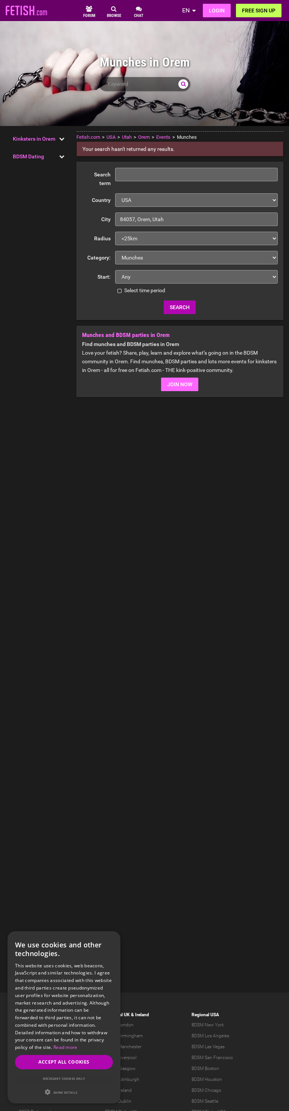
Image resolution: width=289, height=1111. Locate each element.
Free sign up (258, 11)
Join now (179, 384)
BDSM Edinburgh (122, 1079)
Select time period (144, 290)
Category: (99, 258)
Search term (102, 179)
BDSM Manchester (123, 1046)
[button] (64, 1092)
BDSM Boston (205, 1068)
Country (101, 200)
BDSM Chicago (206, 1090)
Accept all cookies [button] (63, 1062)
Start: (104, 277)
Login (217, 11)
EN (186, 10)
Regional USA (205, 1014)
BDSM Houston (207, 1079)
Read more (65, 1047)
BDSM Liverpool (121, 1057)
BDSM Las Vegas (208, 1046)
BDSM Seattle (205, 1101)
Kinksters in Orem (34, 139)
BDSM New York (208, 1025)
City (106, 219)
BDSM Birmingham (124, 1035)
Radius (102, 238)
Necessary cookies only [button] (64, 1078)
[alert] (64, 1017)
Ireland (142, 1014)
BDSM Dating (28, 156)
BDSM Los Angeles (210, 1035)
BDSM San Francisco (212, 1057)
